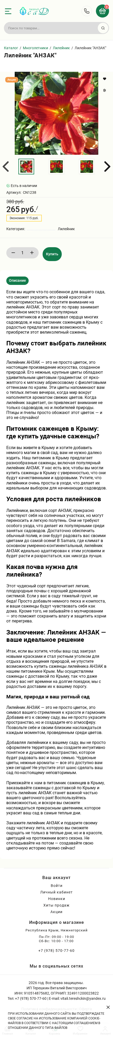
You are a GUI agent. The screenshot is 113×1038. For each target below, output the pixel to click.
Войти (57, 886)
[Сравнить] (105, 90)
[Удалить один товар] (13, 252)
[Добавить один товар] (32, 252)
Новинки (56, 899)
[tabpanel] (56, 570)
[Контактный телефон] (86, 11)
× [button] (108, 1007)
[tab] (17, 281)
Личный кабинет (56, 892)
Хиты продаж (56, 905)
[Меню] (8, 11)
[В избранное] (105, 78)
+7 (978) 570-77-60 (56, 950)
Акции (56, 912)
